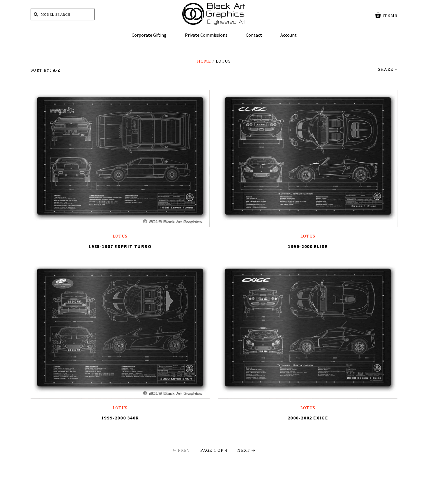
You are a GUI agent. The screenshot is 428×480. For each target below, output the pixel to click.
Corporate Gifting (149, 35)
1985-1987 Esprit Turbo (120, 246)
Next (243, 450)
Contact (254, 35)
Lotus (120, 236)
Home (204, 61)
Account (288, 35)
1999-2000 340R (120, 418)
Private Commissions (206, 35)
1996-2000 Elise (308, 246)
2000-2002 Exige (308, 418)
